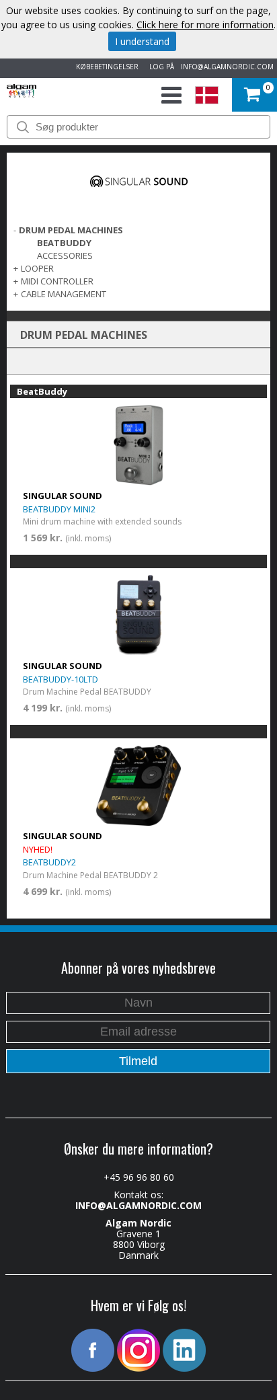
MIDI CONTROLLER (57, 281)
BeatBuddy (64, 243)
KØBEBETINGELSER (105, 66)
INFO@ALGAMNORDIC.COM (227, 66)
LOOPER (37, 268)
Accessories (65, 255)
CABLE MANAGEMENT (63, 294)
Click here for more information (205, 24)
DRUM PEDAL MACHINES (71, 230)
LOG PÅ (159, 66)
